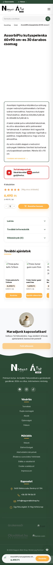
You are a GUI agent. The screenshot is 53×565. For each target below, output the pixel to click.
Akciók (26, 416)
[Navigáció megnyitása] (49, 9)
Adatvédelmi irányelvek (26, 452)
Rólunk (26, 443)
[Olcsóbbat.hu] (18, 536)
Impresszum (26, 471)
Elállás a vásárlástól (26, 461)
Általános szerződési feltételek (26, 457)
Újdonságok (26, 420)
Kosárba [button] (13, 295)
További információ (16, 158)
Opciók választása (34, 295)
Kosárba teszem (35, 206)
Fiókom (22, 2)
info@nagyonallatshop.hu (28, 501)
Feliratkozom (26, 346)
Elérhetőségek (26, 447)
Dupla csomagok (26, 411)
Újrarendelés (9, 2)
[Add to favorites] (6, 262)
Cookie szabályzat (26, 466)
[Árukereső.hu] (15, 526)
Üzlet (16, 25)
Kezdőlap (7, 25)
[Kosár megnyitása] (47, 549)
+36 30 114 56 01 (28, 494)
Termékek (26, 406)
